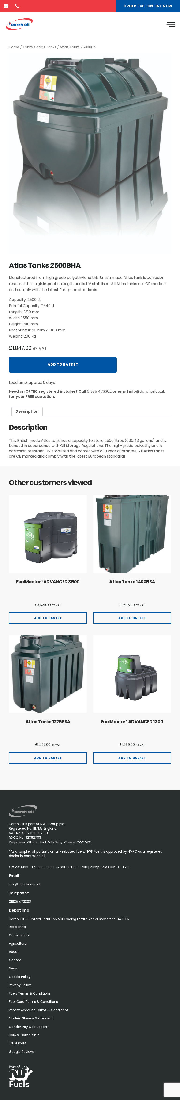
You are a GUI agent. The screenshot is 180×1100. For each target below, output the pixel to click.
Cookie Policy (19, 976)
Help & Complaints (24, 1035)
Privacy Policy (20, 985)
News (13, 968)
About (14, 951)
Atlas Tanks (46, 47)
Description (27, 411)
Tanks (28, 47)
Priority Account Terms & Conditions (38, 1010)
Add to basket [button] (48, 618)
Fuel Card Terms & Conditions (33, 1001)
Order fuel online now (148, 6)
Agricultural (18, 943)
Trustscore (17, 1043)
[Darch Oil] (23, 816)
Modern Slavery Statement (31, 1018)
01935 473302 (99, 391)
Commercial (19, 935)
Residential (17, 926)
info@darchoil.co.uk (147, 391)
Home (14, 47)
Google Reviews (21, 1051)
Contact (16, 960)
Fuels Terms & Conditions (30, 993)
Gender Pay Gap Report (28, 1026)
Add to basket (63, 364)
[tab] (27, 411)
